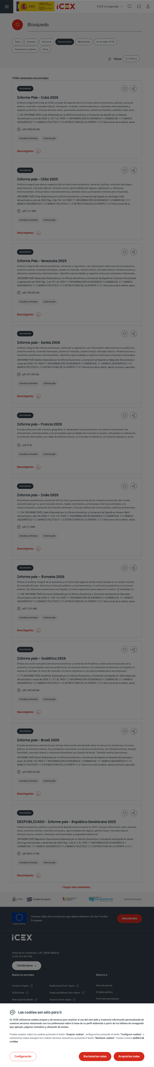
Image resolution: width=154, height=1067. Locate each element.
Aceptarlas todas (129, 1056)
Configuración (23, 1056)
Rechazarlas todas (95, 1056)
